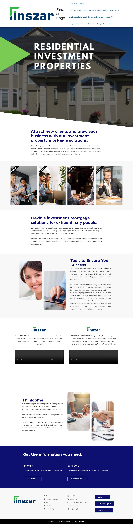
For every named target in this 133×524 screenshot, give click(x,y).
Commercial (73, 3)
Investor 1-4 (114, 10)
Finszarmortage (60, 14)
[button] (32, 479)
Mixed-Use (109, 17)
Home (82, 3)
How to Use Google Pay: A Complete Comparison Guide (88, 10)
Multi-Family (90, 24)
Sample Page (101, 24)
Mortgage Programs (76, 24)
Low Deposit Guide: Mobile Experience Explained (86, 17)
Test (110, 24)
